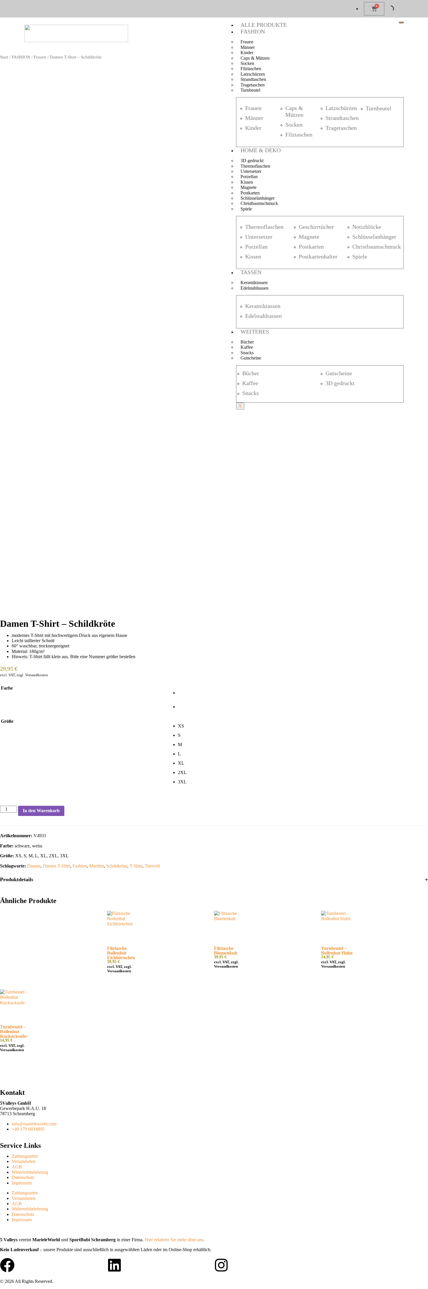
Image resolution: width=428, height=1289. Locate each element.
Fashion (79, 865)
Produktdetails (16, 879)
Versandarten (24, 1161)
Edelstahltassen (254, 288)
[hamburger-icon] (401, 22)
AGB (17, 1166)
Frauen (40, 57)
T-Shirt (136, 865)
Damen (33, 865)
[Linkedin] (114, 1265)
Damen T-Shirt (56, 865)
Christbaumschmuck (259, 203)
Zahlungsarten (25, 1156)
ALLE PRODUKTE (263, 25)
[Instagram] (221, 1265)
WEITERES (254, 331)
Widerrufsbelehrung (30, 1172)
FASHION (252, 31)
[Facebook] (7, 1265)
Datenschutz (23, 1177)
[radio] (303, 692)
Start (4, 57)
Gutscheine (250, 357)
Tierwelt (152, 865)
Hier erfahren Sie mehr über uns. (175, 1239)
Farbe (7, 688)
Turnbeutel (250, 90)
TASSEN (250, 272)
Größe (7, 721)
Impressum (22, 1182)
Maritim (96, 865)
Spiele (246, 208)
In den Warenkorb (41, 810)
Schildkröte (116, 865)
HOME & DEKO (260, 150)
